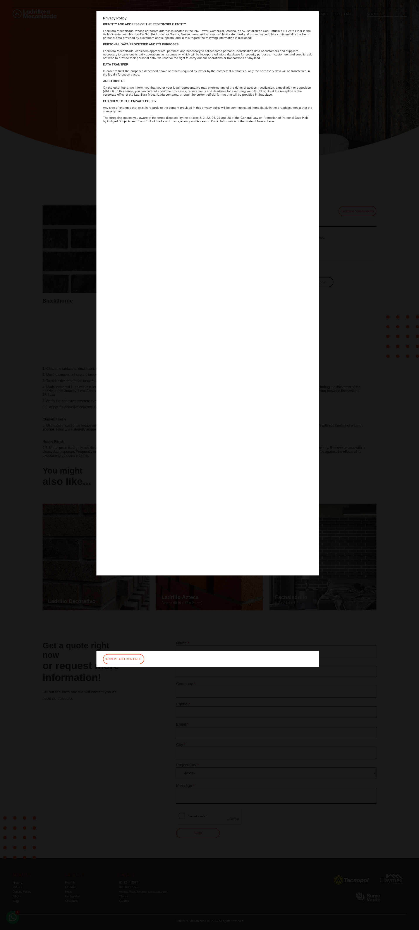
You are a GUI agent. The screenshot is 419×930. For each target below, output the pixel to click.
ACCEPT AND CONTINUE (124, 659)
